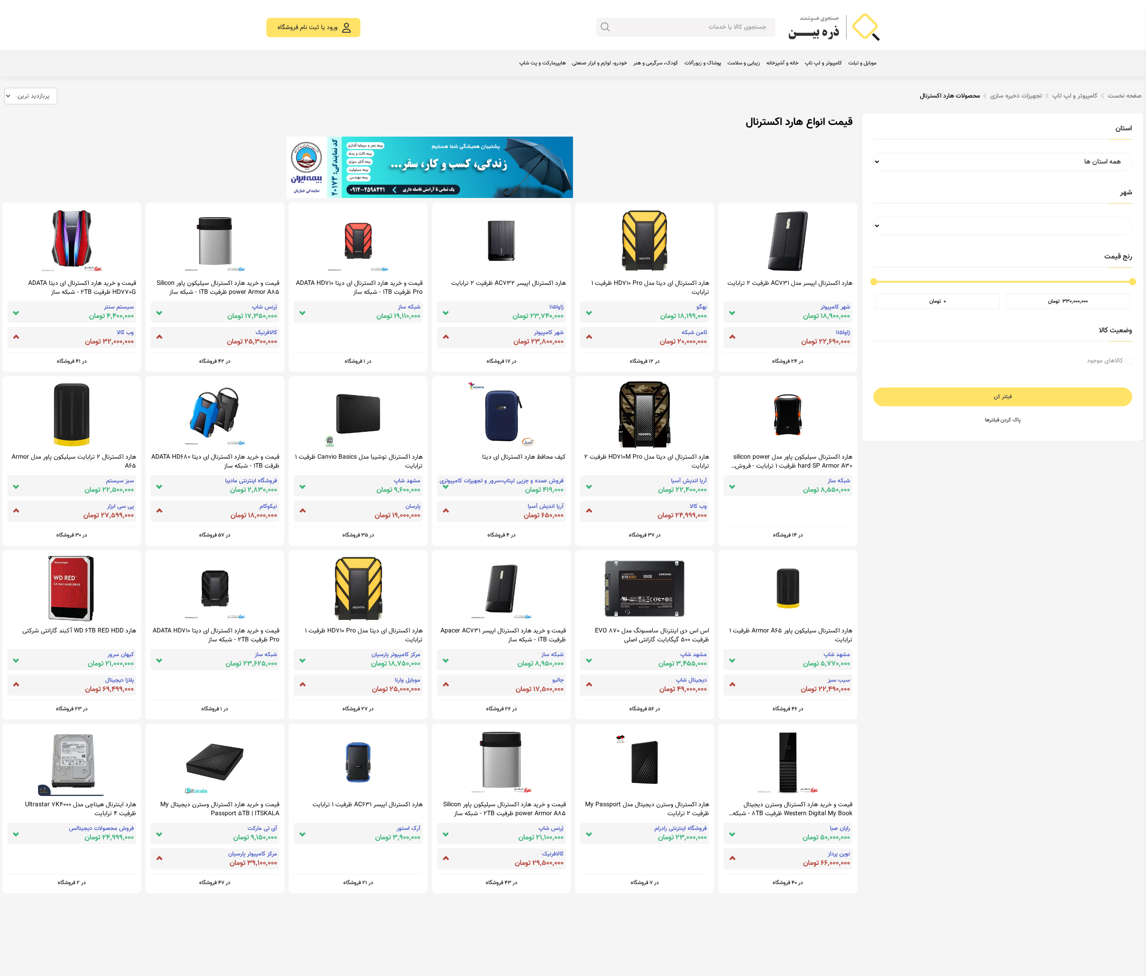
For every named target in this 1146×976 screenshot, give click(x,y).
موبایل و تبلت (862, 63)
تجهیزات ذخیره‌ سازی (1016, 96)
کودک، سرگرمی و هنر (655, 63)
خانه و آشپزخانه (782, 63)
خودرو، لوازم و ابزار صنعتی (599, 63)
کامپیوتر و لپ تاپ (823, 63)
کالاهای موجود (1105, 361)
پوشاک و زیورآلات (702, 63)
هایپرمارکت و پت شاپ (542, 63)
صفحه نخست (1125, 96)
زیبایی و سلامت (743, 63)
